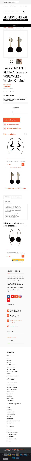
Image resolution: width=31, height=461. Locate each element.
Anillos (8, 358)
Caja (21, 6)
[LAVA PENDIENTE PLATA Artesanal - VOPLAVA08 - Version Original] (15, 228)
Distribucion (9, 396)
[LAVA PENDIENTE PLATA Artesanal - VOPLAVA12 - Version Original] (15, 31)
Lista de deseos (13, 6)
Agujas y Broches (11, 367)
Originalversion (14, 326)
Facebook (8, 296)
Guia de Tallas (10, 398)
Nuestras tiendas (11, 414)
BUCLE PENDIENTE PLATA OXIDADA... (16, 161)
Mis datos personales (12, 438)
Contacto (9, 416)
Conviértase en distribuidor (15, 188)
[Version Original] (15, 16)
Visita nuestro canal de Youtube (8, 300)
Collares (9, 362)
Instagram (20, 296)
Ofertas (8, 407)
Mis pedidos (9, 430)
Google (16, 296)
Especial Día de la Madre (12, 376)
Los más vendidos (11, 412)
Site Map (8, 449)
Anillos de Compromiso (12, 371)
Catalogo (9, 373)
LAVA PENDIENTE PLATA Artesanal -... (16, 253)
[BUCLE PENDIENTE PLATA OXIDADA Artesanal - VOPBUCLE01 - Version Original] (15, 137)
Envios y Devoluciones (12, 382)
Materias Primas (10, 423)
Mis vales (9, 441)
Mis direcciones (10, 436)
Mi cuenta (5, 6)
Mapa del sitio (10, 400)
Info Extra (8, 201)
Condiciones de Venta (12, 387)
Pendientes (11, 27)
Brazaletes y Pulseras (12, 364)
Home (5, 27)
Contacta (22, 449)
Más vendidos (9, 134)
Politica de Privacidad (12, 389)
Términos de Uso (11, 385)
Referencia (6, 88)
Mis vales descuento (11, 434)
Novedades (9, 409)
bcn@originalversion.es (16, 322)
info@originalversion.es (16, 320)
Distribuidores (10, 418)
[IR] (23, 12)
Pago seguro (10, 394)
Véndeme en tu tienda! (15, 167)
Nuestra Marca (10, 391)
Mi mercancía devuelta (12, 432)
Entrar (25, 6)
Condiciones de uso (15, 449)
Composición (16, 197)
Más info (7, 197)
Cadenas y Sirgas (11, 369)
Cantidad (15, 108)
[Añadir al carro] (23, 164)
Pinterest (12, 296)
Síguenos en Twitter (11, 337)
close (5, 459)
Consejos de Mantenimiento (13, 420)
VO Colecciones (10, 355)
